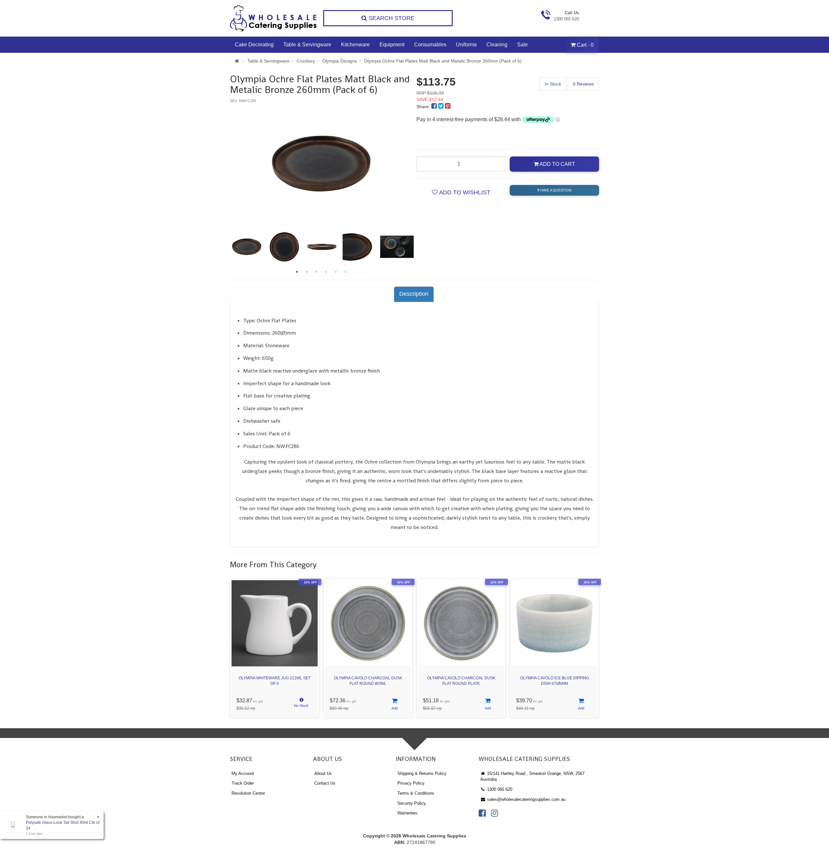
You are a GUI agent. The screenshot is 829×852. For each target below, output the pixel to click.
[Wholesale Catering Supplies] (273, 18)
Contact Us (324, 783)
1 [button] (297, 272)
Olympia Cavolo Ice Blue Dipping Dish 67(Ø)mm (554, 681)
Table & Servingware (307, 44)
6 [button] (345, 272)
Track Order (243, 783)
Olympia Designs (339, 60)
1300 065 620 (499, 789)
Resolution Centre (248, 793)
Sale (522, 44)
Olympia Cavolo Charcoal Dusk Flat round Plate (461, 681)
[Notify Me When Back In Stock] (301, 704)
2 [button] (306, 272)
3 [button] (316, 272)
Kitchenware (355, 44)
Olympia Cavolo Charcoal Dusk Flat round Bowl (368, 681)
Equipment (392, 44)
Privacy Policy (411, 783)
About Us (323, 773)
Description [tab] (413, 294)
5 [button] (336, 272)
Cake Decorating (254, 44)
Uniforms (466, 44)
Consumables (430, 44)
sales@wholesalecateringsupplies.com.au (525, 799)
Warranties (407, 813)
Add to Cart (557, 164)
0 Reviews (583, 83)
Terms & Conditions (415, 793)
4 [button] (326, 272)
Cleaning (496, 44)
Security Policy (411, 803)
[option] (321, 163)
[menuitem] (434, 106)
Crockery (306, 60)
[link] (482, 813)
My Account (243, 773)
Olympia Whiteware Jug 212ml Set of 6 (275, 681)
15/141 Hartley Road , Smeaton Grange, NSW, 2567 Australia (532, 776)
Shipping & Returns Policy (422, 773)
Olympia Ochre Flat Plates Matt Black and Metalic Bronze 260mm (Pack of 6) (443, 60)
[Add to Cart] (394, 704)
